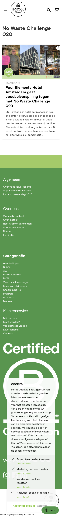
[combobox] (31, 21)
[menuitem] (11, 263)
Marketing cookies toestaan (33, 469)
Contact (8, 333)
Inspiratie (8, 235)
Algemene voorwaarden (17, 190)
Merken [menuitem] (7, 301)
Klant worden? (11, 321)
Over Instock (10, 219)
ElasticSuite (29, 514)
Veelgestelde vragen (15, 325)
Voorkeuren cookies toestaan (28, 480)
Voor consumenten (14, 227)
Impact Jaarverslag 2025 (17, 194)
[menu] (31, 282)
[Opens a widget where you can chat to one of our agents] (50, 510)
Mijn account (10, 318)
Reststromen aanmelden (17, 223)
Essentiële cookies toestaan (33, 459)
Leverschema (11, 329)
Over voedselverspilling (17, 186)
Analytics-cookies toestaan (33, 492)
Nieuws (7, 231)
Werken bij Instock (13, 216)
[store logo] (24, 9)
